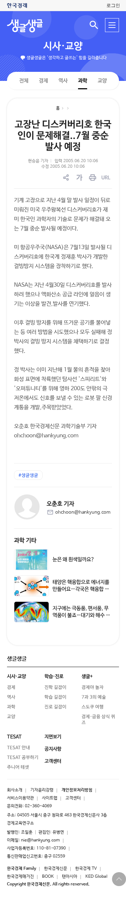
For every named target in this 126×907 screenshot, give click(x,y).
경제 (43, 80)
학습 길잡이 (55, 697)
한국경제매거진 (20, 876)
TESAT (14, 737)
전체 (23, 80)
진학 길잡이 (55, 687)
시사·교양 (63, 46)
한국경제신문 (55, 868)
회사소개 (14, 790)
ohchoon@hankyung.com (83, 512)
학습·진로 (53, 676)
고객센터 (73, 798)
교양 (102, 81)
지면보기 (52, 737)
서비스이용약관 (20, 798)
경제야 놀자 (93, 687)
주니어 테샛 (18, 767)
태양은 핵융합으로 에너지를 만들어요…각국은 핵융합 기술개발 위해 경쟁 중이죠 (80, 589)
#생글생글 (28, 475)
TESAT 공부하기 (22, 757)
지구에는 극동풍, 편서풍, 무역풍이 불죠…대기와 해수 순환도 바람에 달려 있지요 (81, 615)
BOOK (48, 876)
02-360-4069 (38, 806)
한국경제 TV (86, 868)
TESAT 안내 (18, 747)
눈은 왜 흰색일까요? (73, 559)
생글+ (87, 676)
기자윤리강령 (42, 790)
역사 (63, 80)
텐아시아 (69, 876)
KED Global (96, 876)
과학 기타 (25, 540)
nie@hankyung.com (40, 840)
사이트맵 (49, 798)
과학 (82, 81)
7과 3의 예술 (94, 697)
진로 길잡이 (55, 707)
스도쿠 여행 (93, 707)
